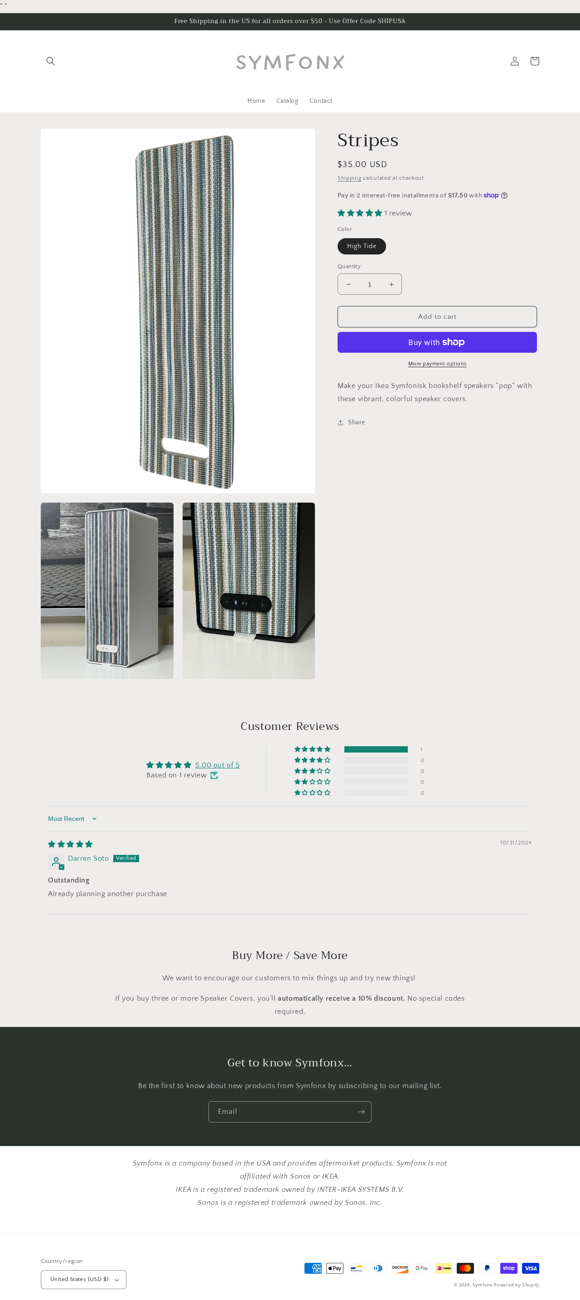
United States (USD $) (79, 1279)
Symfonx (483, 1285)
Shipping (350, 178)
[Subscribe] (361, 1112)
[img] (70, 844)
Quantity (349, 266)
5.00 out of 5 (217, 765)
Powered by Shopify (516, 1285)
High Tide (362, 246)
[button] (51, 61)
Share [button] (356, 422)
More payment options (437, 364)
